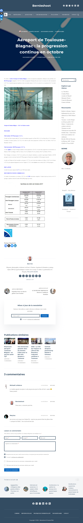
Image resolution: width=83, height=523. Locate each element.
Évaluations (54, 14)
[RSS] (78, 5)
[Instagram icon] (33, 276)
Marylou (12, 415)
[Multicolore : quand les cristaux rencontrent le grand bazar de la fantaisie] (64, 489)
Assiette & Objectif (66, 96)
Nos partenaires (57, 513)
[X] (8, 245)
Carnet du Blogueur (67, 100)
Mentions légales (26, 513)
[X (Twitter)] (67, 5)
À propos (17, 513)
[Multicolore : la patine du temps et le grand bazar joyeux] (45, 489)
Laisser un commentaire (12, 470)
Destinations (17, 14)
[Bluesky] (12, 245)
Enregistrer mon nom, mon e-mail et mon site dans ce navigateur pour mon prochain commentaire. (27, 454)
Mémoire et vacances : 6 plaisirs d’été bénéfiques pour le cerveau (35, 489)
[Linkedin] (15, 245)
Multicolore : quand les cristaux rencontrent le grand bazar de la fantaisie (73, 489)
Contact (74, 14)
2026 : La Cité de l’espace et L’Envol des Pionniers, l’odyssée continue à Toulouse (36, 352)
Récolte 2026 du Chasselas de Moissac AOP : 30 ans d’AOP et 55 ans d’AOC (68, 141)
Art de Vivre (28, 14)
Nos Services (65, 14)
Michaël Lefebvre (16, 385)
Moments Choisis (66, 98)
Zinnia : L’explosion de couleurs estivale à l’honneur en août (67, 126)
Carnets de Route (66, 102)
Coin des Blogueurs (41, 14)
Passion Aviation (48, 31)
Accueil (8, 14)
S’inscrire (44, 316)
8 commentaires (34, 362)
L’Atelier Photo (65, 94)
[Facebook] (64, 5)
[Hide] (0, 22)
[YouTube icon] (39, 276)
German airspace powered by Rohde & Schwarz (49, 350)
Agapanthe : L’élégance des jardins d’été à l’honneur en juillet (15, 489)
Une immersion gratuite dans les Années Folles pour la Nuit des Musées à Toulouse (23, 352)
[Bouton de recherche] (74, 80)
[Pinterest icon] (36, 276)
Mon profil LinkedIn (32, 271)
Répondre (52, 385)
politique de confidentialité (34, 319)
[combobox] (67, 80)
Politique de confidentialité (42, 513)
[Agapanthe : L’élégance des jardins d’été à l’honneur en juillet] (6, 489)
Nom (7, 438)
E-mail (25, 438)
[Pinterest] (72, 5)
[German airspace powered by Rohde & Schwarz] (50, 341)
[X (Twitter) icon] (30, 276)
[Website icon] (26, 276)
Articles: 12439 (30, 279)
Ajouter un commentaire (12, 443)
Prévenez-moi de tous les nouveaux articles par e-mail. (20, 465)
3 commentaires (59, 31)
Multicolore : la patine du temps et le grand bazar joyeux (54, 489)
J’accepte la (31, 319)
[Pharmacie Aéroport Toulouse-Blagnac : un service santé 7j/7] (9, 341)
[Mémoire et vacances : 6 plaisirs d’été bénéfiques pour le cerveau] (25, 489)
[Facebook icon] (20, 276)
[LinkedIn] (75, 5)
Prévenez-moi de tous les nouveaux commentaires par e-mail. (22, 461)
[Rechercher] (78, 14)
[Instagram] (69, 5)
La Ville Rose (65, 91)
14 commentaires (21, 362)
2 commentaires (7, 360)
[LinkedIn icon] (23, 276)
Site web (43, 438)
